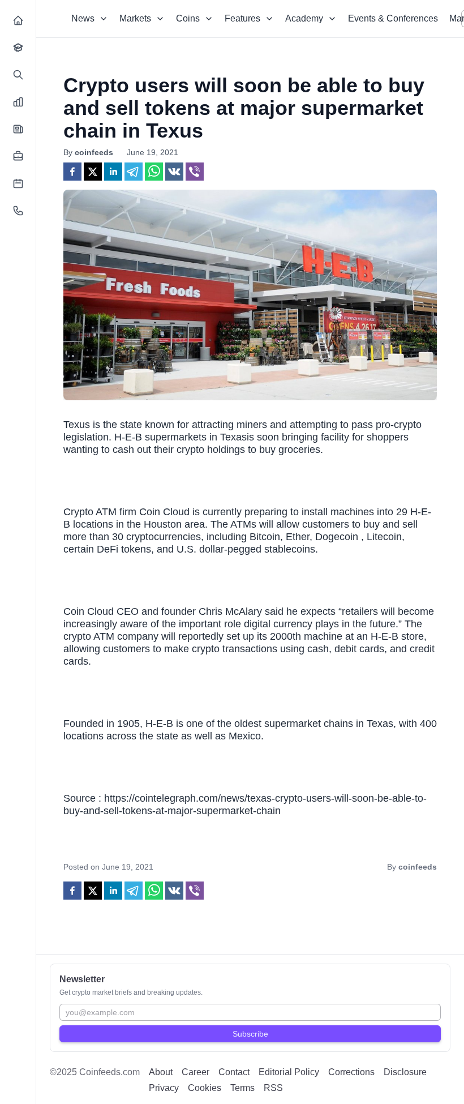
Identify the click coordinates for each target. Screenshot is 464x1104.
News (82, 18)
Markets (135, 18)
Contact (234, 1072)
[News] (18, 129)
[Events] (18, 183)
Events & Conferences (393, 18)
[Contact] (18, 210)
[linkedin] (113, 171)
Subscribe (250, 1033)
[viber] (195, 171)
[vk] (174, 171)
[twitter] (93, 171)
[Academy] (18, 47)
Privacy (164, 1088)
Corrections (351, 1072)
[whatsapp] (154, 171)
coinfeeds (94, 152)
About (161, 1072)
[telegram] (133, 171)
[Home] (18, 20)
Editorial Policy (289, 1072)
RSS (273, 1088)
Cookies (204, 1088)
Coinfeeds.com (109, 1072)
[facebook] (72, 171)
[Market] (18, 102)
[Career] (18, 156)
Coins (188, 18)
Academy (304, 18)
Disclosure (405, 1072)
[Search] (18, 74)
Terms (242, 1088)
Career (195, 1072)
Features (242, 18)
